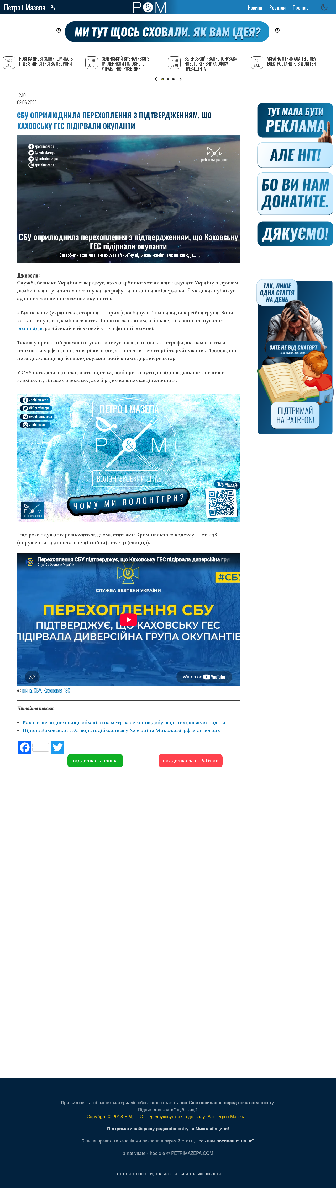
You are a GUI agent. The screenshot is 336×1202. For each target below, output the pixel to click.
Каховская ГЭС (56, 690)
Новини (255, 7)
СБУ (37, 690)
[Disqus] (128, 847)
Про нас (301, 7)
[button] (156, 79)
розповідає (30, 328)
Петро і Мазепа (24, 7)
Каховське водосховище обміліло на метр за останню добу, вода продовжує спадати (124, 722)
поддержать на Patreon (190, 760)
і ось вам (225, 1140)
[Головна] (149, 7)
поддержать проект (95, 760)
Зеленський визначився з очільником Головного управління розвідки (125, 64)
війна (27, 690)
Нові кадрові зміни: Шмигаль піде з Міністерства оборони (46, 61)
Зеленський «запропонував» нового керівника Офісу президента (211, 64)
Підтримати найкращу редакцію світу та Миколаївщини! (168, 1128)
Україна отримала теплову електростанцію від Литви (291, 61)
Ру (53, 7)
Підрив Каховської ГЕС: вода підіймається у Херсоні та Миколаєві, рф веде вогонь (121, 730)
